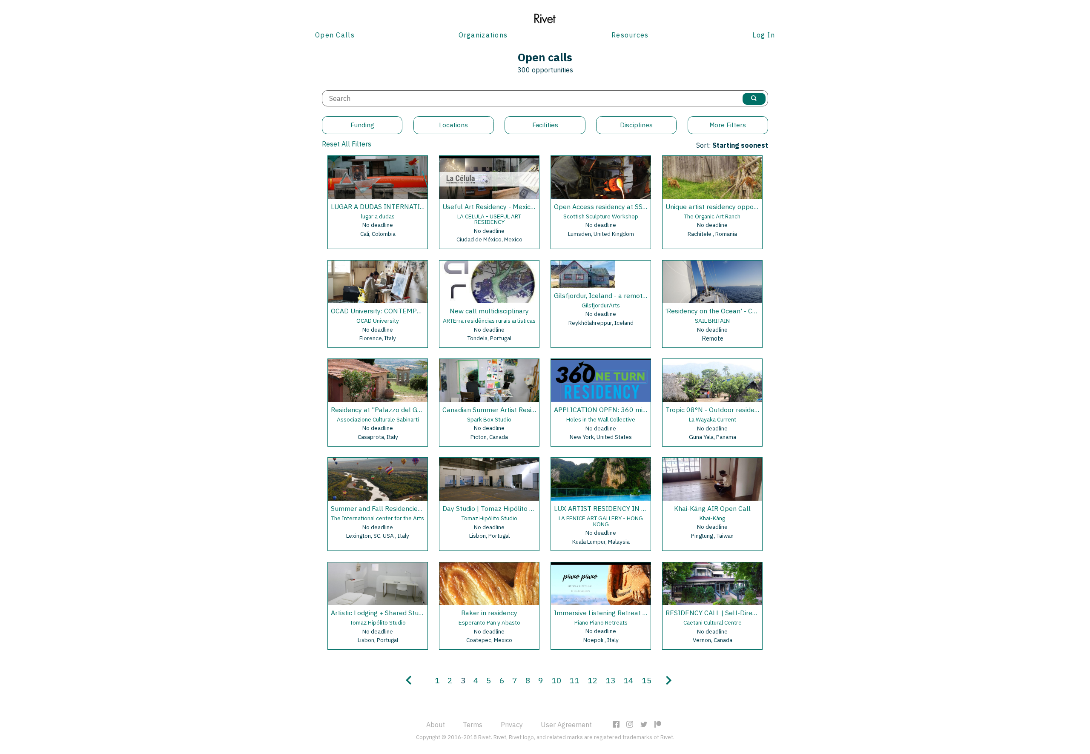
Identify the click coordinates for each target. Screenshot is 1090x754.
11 (574, 680)
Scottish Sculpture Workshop (600, 216)
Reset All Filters (346, 144)
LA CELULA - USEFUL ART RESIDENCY (489, 219)
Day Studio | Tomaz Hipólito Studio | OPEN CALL (515, 508)
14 (628, 680)
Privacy (512, 724)
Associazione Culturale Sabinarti (378, 419)
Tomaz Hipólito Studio (489, 518)
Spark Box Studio (489, 419)
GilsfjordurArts (601, 305)
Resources (630, 35)
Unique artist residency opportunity (719, 206)
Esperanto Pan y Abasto (489, 622)
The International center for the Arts (377, 518)
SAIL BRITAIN (712, 320)
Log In (763, 35)
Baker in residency (489, 612)
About (435, 724)
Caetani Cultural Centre (712, 622)
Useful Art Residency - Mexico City (495, 206)
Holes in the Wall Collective (600, 419)
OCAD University (377, 320)
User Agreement (566, 724)
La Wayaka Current (712, 419)
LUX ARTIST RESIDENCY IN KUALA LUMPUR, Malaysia (638, 508)
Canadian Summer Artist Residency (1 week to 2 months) (530, 409)
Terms (472, 724)
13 (610, 680)
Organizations (483, 35)
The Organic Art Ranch (712, 216)
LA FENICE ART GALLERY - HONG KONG (601, 521)
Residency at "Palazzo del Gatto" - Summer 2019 (407, 409)
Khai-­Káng (712, 518)
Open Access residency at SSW (601, 206)
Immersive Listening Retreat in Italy (609, 612)
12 (593, 680)
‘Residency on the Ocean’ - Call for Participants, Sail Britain (755, 311)
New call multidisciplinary (489, 311)
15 (647, 680)
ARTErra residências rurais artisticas (489, 320)
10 (556, 680)
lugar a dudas (378, 216)
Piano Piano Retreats (601, 622)
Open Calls (335, 35)
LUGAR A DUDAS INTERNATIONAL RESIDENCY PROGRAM (420, 206)
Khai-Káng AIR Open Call (712, 508)
